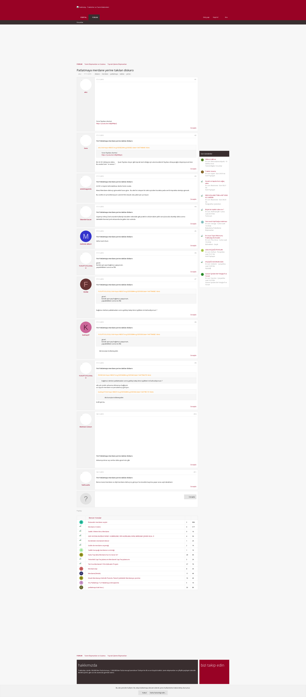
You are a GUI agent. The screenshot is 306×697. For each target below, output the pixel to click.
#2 (195, 135)
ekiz (79, 74)
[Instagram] (206, 671)
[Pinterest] (214, 671)
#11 (195, 472)
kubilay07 (85, 335)
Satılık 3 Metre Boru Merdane (98, 531)
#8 (195, 322)
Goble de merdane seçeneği (98, 545)
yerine (128, 74)
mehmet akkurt (86, 244)
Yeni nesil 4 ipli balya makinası (216, 221)
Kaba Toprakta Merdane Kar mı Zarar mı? (103, 555)
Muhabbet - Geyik (211, 244)
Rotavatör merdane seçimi (97, 522)
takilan (122, 74)
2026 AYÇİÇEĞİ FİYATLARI (214, 250)
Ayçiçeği (208, 268)
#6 (195, 253)
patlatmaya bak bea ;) (96, 587)
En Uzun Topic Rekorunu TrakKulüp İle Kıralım (214, 237)
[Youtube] (202, 676)
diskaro (97, 74)
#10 (195, 414)
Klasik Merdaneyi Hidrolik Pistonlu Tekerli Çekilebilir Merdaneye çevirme (114, 578)
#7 (195, 279)
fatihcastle (86, 485)
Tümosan (208, 216)
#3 (195, 176)
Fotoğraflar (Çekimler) (213, 204)
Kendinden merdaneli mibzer (98, 541)
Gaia (86, 148)
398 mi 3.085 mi (210, 159)
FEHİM (85, 292)
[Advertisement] (153, 42)
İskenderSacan (85, 219)
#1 (195, 79)
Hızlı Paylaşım (210, 176)
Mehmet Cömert (86, 427)
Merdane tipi (92, 569)
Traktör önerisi (210, 171)
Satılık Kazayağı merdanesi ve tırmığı (101, 550)
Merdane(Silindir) (94, 573)
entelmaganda (85, 189)
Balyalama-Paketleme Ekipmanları (213, 229)
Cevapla (193, 128)
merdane (105, 74)
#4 (195, 207)
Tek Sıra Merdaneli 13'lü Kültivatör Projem (103, 564)
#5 (195, 231)
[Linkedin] (210, 671)
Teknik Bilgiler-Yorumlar (213, 166)
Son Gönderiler (206, 154)
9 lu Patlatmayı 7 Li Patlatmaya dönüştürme (103, 583)
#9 (195, 363)
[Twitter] (223, 671)
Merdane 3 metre (94, 527)
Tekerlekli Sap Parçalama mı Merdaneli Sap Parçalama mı (109, 559)
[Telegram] (219, 671)
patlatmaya (114, 74)
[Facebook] (202, 671)
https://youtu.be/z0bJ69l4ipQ (106, 123)
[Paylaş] (192, 79)
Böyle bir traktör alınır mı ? (214, 209)
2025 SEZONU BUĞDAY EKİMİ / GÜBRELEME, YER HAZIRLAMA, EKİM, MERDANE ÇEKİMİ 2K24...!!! (121, 536)
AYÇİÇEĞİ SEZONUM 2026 (214, 262)
